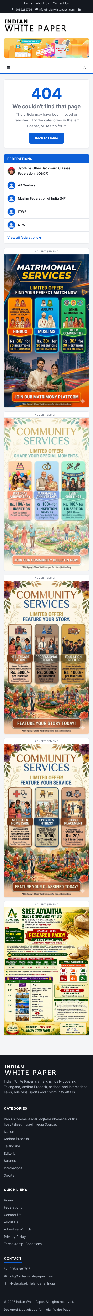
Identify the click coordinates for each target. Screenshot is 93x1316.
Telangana (12, 1146)
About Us (42, 3)
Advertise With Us (17, 1229)
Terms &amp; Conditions (23, 1244)
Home (28, 3)
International (13, 1168)
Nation (9, 1132)
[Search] (84, 67)
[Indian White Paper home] (37, 24)
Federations (13, 1207)
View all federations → (24, 237)
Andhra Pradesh (16, 1139)
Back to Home (46, 138)
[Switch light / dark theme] (79, 9)
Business (10, 1161)
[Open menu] (8, 67)
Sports (9, 1175)
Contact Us (61, 3)
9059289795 (23, 9)
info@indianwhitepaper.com (56, 9)
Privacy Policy (15, 1237)
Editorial (10, 1153)
